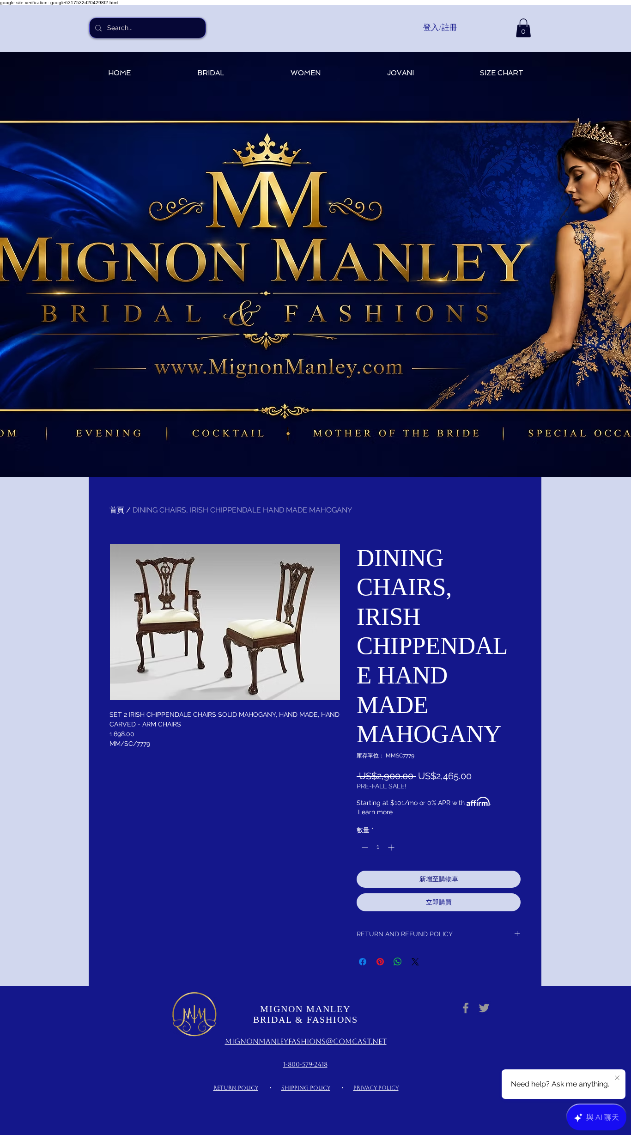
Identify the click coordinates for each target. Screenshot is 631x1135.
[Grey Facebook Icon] (466, 1008)
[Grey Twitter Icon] (484, 1008)
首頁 (116, 510)
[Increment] (392, 847)
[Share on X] (415, 961)
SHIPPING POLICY (305, 1088)
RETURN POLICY (235, 1088)
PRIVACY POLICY (376, 1088)
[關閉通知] (617, 1078)
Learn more (375, 812)
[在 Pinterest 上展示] (380, 961)
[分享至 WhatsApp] (397, 961)
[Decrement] (364, 847)
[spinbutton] (378, 847)
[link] (523, 27)
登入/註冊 (440, 27)
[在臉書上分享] (362, 961)
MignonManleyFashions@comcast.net (306, 1041)
